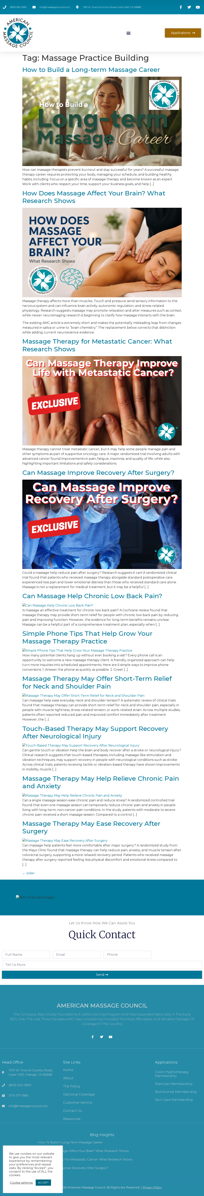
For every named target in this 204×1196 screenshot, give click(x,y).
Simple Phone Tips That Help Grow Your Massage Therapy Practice (87, 637)
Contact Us (72, 1111)
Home (68, 1070)
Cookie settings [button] (21, 1182)
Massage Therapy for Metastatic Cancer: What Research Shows (97, 345)
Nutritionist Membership (176, 1092)
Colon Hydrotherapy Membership (171, 1074)
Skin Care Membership (174, 1100)
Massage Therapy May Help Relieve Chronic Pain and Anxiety (100, 782)
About (68, 1078)
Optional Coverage (79, 1094)
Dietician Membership (173, 1084)
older (28, 873)
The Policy (71, 1086)
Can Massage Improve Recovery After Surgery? (98, 472)
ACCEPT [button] (43, 1182)
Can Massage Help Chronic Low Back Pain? (92, 596)
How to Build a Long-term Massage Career (91, 69)
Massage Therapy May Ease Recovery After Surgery (91, 827)
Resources (71, 1119)
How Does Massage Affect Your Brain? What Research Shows (93, 197)
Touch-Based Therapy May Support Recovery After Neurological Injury (95, 732)
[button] (128, 33)
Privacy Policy (152, 1187)
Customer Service (77, 1102)
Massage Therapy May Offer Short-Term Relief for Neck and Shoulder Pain (97, 682)
